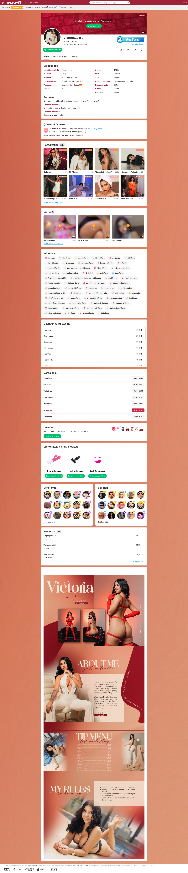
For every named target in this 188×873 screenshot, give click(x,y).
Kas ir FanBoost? (138, 44)
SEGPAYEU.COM (83, 865)
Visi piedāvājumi (41, 7)
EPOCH (74, 865)
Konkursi (52, 7)
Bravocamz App (66, 7)
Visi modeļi (6, 7)
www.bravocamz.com (31, 865)
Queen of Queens (95, 129)
